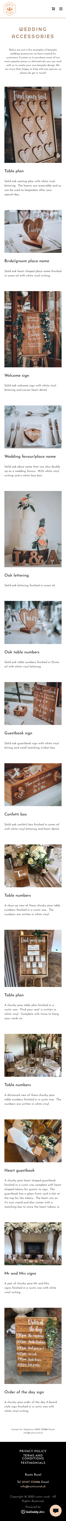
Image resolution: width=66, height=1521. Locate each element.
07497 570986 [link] (31, 1482)
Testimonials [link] (33, 1463)
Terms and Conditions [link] (33, 1457)
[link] (9, 8)
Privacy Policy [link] (33, 1451)
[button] (61, 8)
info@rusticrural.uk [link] (33, 1486)
